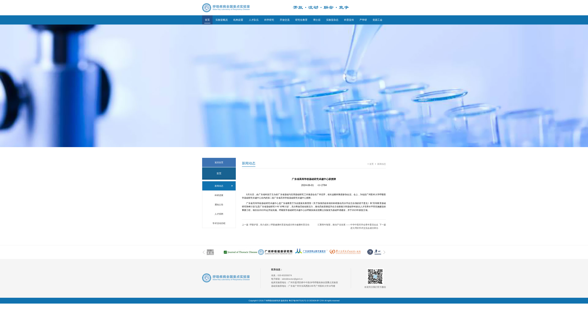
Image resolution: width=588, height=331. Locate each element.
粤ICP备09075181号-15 (299, 301)
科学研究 (269, 20)
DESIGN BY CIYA (316, 301)
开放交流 (285, 20)
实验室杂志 (332, 20)
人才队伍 (254, 20)
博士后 (316, 20)
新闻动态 (381, 164)
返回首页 (219, 162)
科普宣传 (349, 20)
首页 (207, 20)
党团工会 (377, 20)
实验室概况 (221, 20)
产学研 (363, 20)
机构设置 (238, 20)
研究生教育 (301, 20)
